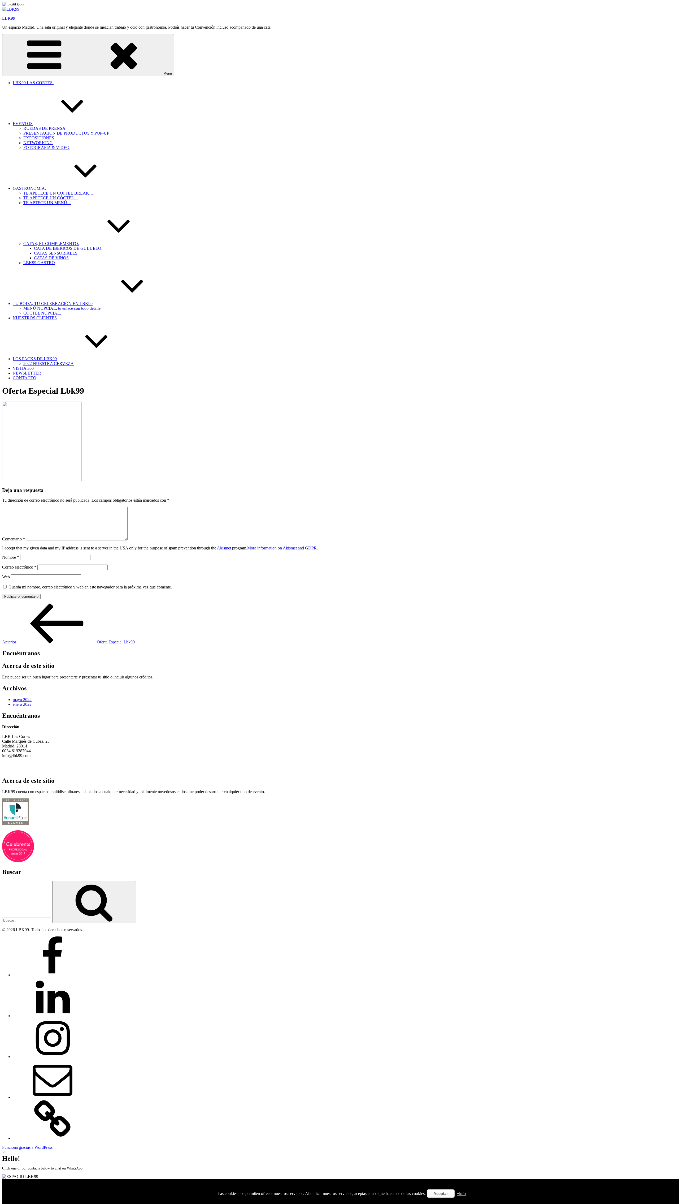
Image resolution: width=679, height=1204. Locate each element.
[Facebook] (52, 975)
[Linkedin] (52, 1015)
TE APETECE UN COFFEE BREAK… (58, 193)
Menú (167, 73)
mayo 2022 (22, 699)
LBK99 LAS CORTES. (33, 82)
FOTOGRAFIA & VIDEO (46, 147)
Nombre (10, 557)
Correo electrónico (19, 567)
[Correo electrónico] (52, 1097)
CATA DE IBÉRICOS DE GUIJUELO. (68, 248)
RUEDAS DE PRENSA (44, 128)
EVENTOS (23, 123)
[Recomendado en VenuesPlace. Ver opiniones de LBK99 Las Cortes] (15, 823)
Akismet (224, 548)
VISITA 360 (23, 368)
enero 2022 (22, 704)
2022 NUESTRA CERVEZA (48, 363)
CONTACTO (24, 378)
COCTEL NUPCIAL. (42, 313)
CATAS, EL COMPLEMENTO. (51, 243)
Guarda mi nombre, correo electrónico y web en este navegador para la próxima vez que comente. (90, 587)
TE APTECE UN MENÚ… (47, 202)
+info (461, 1193)
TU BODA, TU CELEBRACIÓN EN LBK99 (53, 303)
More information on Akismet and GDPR (282, 548)
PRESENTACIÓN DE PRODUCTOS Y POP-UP (66, 133)
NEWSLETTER (27, 373)
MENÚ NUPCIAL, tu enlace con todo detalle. (62, 308)
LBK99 (8, 18)
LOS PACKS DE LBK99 (35, 358)
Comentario (13, 539)
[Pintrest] (52, 1138)
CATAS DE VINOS (51, 258)
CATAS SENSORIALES (55, 253)
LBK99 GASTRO (39, 262)
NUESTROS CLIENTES (35, 318)
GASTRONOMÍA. (29, 188)
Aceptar (440, 1193)
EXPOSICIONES (38, 138)
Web (6, 577)
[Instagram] (52, 1056)
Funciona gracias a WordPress (27, 1147)
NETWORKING (38, 142)
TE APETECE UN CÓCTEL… (50, 198)
